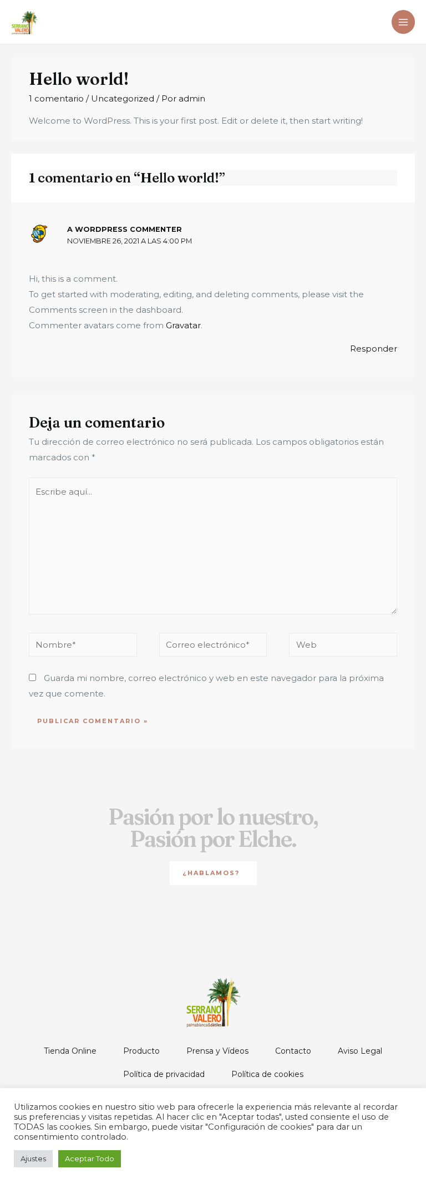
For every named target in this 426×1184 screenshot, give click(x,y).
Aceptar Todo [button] (89, 1158)
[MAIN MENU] (403, 22)
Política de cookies (267, 1074)
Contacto (293, 1051)
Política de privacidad (164, 1074)
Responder (373, 348)
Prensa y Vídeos (217, 1051)
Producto (141, 1051)
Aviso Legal (360, 1051)
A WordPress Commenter (124, 229)
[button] (213, 873)
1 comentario (56, 98)
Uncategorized (122, 98)
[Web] (343, 647)
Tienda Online (70, 1051)
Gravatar (183, 325)
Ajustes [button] (33, 1158)
